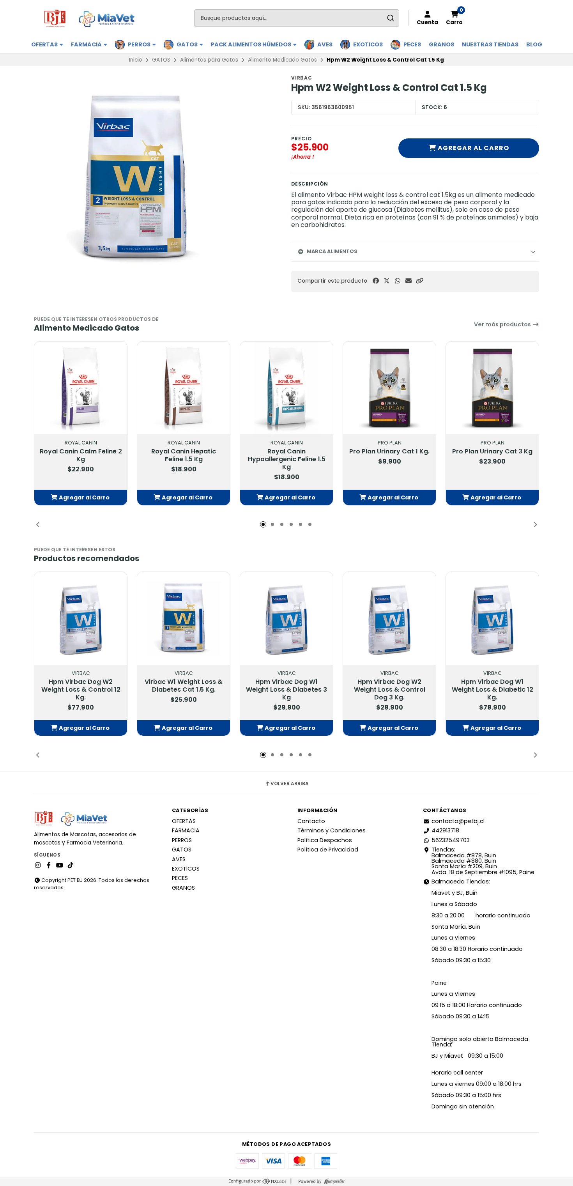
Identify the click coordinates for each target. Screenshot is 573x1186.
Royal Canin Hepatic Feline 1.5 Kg (183, 455)
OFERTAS (45, 44)
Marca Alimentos (332, 251)
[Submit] (390, 18)
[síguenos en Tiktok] (70, 865)
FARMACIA (87, 44)
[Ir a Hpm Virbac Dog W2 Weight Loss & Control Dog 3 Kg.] (389, 618)
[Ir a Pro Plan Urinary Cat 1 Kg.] (389, 388)
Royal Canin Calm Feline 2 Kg (81, 455)
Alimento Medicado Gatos (282, 60)
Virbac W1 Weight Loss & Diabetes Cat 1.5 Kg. (184, 686)
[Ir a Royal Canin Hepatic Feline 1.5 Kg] (183, 388)
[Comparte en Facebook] (376, 281)
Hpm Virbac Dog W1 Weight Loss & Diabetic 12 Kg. (492, 689)
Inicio (135, 60)
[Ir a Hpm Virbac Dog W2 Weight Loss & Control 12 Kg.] (80, 618)
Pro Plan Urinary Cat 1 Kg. (389, 451)
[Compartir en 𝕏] (387, 281)
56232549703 (451, 840)
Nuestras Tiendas (490, 44)
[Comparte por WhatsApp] (397, 281)
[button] (419, 281)
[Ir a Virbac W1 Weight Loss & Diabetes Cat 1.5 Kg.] (183, 618)
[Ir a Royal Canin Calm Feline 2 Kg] (80, 388)
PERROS (140, 44)
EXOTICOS (368, 44)
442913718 (445, 830)
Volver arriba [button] (290, 783)
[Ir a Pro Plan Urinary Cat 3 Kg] (492, 388)
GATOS (188, 44)
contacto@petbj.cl (458, 821)
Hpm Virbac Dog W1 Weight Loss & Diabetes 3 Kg (286, 689)
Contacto (311, 821)
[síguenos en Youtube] (60, 865)
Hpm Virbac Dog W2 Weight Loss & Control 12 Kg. (80, 689)
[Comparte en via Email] (408, 281)
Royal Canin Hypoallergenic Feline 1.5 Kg (286, 459)
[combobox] (296, 18)
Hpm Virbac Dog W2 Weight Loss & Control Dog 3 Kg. (389, 689)
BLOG (534, 44)
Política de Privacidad (327, 849)
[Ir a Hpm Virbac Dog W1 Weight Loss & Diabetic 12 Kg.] (492, 618)
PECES (412, 44)
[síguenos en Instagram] (38, 865)
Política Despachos (324, 840)
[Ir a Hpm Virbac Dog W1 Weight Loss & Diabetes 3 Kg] (286, 618)
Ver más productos (503, 324)
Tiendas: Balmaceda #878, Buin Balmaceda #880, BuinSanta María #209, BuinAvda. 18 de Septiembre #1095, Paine (483, 861)
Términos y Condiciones (331, 830)
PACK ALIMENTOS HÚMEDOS (251, 44)
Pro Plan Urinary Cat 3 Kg (492, 451)
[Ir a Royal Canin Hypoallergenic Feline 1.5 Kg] (286, 388)
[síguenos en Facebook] (49, 865)
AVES (324, 44)
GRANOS (441, 44)
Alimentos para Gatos (209, 60)
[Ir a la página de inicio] (92, 18)
